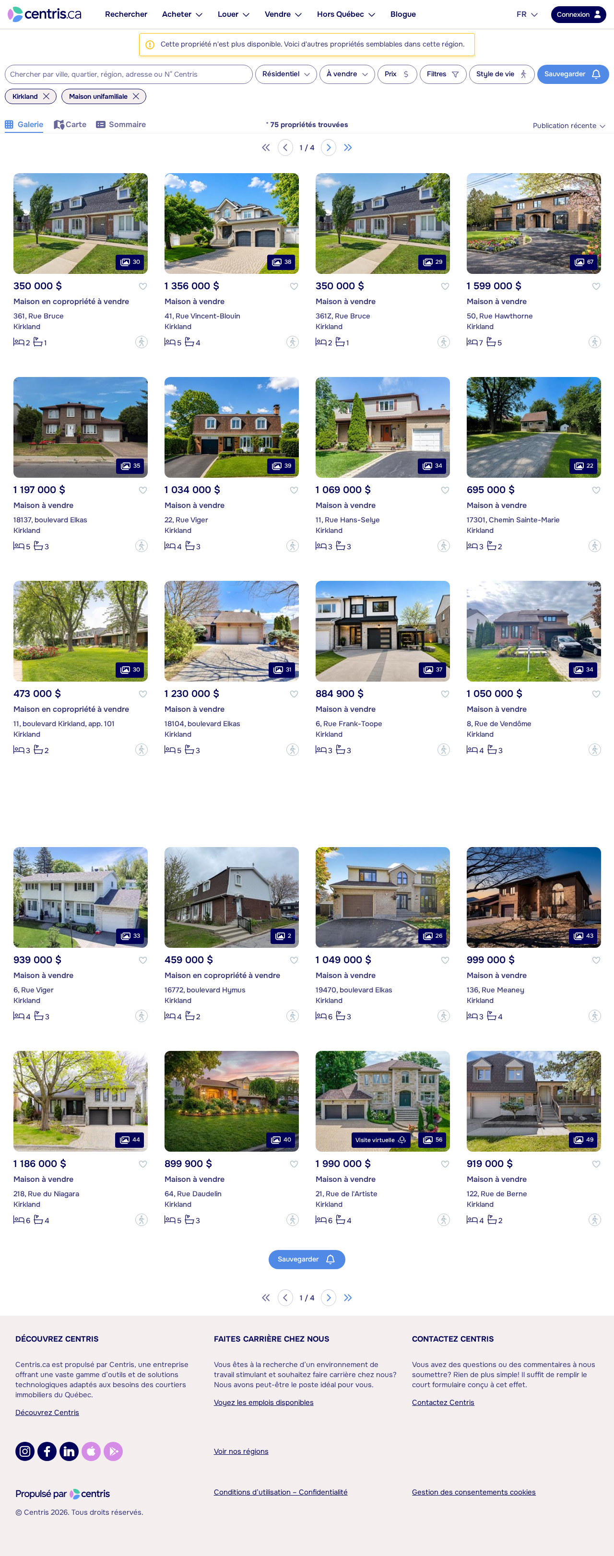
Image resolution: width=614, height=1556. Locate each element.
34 (438, 466)
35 (136, 466)
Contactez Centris (453, 1339)
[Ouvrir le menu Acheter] (199, 14)
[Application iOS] (91, 1451)
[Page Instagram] (25, 1451)
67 (590, 262)
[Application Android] (113, 1451)
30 (136, 262)
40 (287, 1139)
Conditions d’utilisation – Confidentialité (281, 1492)
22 (590, 466)
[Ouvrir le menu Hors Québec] (372, 14)
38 (287, 262)
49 (589, 1139)
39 (287, 466)
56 (439, 1139)
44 (136, 1139)
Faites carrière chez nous (272, 1339)
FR (522, 14)
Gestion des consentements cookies (474, 1492)
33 (136, 936)
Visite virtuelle (375, 1140)
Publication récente (564, 125)
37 (439, 669)
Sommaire (127, 124)
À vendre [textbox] (342, 74)
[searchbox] (123, 75)
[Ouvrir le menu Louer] (246, 14)
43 (589, 936)
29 (439, 262)
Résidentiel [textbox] (280, 74)
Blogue (403, 14)
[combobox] (129, 74)
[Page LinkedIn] (69, 1451)
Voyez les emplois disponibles (264, 1402)
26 (439, 936)
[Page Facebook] (47, 1451)
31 (288, 669)
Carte (76, 124)
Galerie (30, 124)
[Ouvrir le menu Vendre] (298, 14)
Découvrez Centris (57, 1339)
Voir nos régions (241, 1451)
